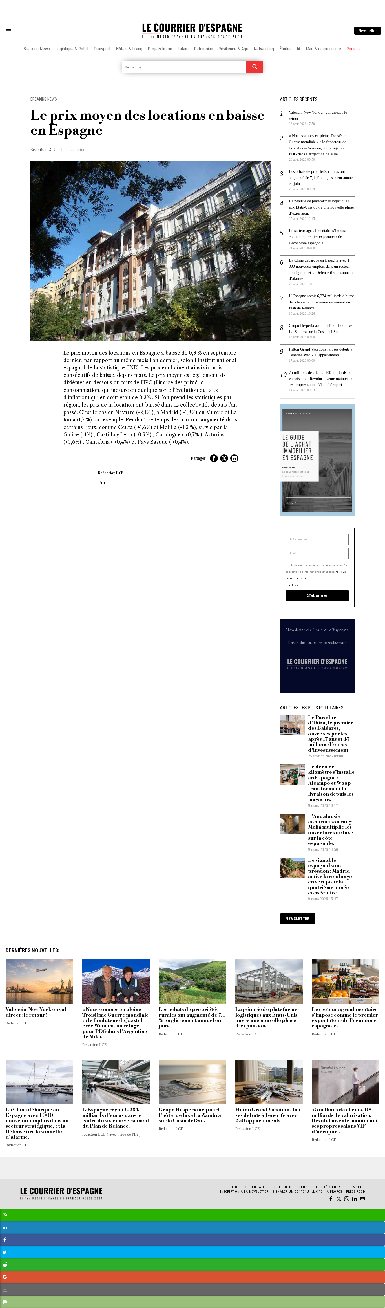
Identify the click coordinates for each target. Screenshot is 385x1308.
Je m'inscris (250, 702)
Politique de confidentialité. (225, 723)
